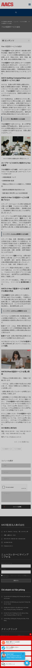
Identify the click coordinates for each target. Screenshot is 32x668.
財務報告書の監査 (8, 180)
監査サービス (21, 635)
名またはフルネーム (6, 563)
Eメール (3, 569)
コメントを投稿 (17, 506)
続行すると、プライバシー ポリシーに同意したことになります (15, 576)
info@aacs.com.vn (8, 546)
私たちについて (5, 635)
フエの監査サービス (7, 449)
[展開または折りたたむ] (29, 40)
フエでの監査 (17, 449)
